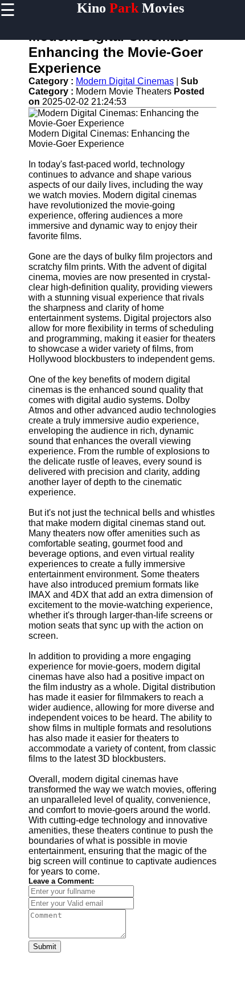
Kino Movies (130, 8)
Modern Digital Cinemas (125, 81)
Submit (44, 946)
